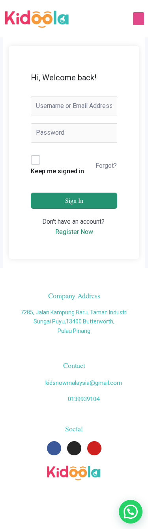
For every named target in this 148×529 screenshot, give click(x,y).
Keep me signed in (57, 171)
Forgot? (106, 165)
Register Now (74, 232)
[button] (138, 18)
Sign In (74, 200)
